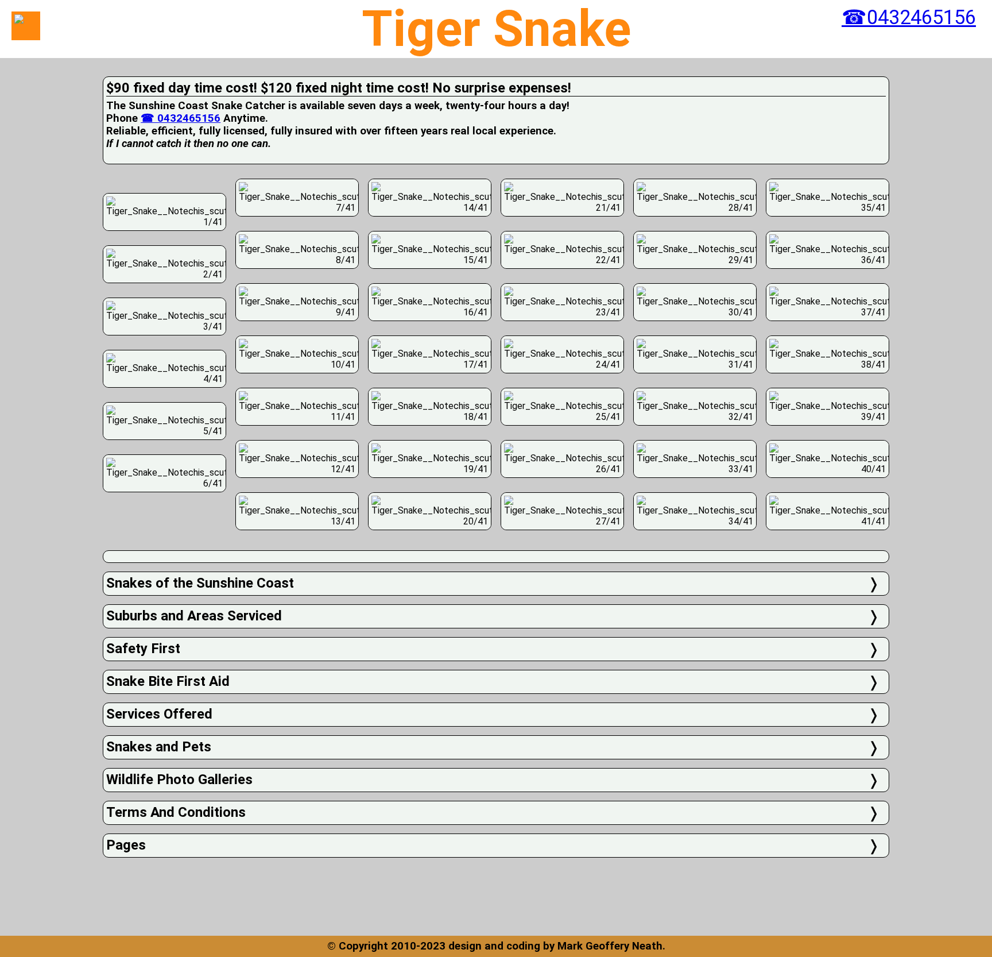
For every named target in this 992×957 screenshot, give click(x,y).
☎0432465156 (909, 17)
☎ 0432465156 (180, 118)
